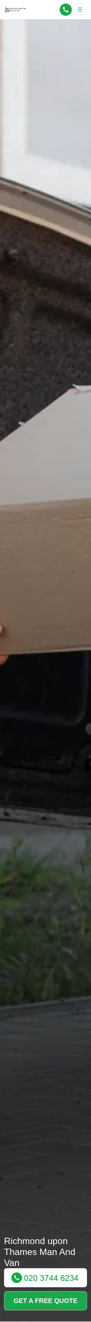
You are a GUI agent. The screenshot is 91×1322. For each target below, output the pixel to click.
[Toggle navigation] (80, 10)
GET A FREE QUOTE (45, 1300)
